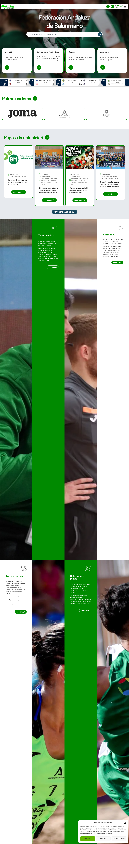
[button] (125, 823)
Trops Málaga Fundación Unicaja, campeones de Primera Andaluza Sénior (79, 184)
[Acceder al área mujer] (102, 67)
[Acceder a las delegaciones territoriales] (39, 67)
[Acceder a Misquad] (108, 6)
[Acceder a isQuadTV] (112, 6)
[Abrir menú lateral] (125, 6)
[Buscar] (100, 34)
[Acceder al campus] (70, 67)
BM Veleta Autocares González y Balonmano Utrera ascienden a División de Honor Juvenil (110, 185)
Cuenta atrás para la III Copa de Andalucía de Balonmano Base (48, 190)
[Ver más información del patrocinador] (64, 114)
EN (121, 6)
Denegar (103, 838)
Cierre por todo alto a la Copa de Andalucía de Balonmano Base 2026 (17, 190)
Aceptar (87, 838)
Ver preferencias (119, 838)
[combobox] (62, 34)
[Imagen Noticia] (18, 157)
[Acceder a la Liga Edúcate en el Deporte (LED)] (7, 67)
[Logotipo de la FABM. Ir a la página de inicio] (7, 7)
